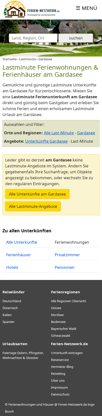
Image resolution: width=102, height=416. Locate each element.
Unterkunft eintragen (67, 353)
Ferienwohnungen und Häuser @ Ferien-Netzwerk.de (47, 404)
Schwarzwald (60, 335)
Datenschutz (60, 394)
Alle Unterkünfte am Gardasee (37, 194)
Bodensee (58, 321)
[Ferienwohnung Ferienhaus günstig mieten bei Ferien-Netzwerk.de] (31, 16)
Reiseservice (60, 359)
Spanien (8, 321)
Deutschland (11, 301)
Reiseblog (58, 373)
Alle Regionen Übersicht (68, 301)
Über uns (58, 380)
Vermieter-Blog (62, 366)
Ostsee (56, 308)
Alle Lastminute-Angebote (33, 206)
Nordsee (57, 315)
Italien (7, 315)
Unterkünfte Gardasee (46, 141)
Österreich (10, 308)
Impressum (59, 387)
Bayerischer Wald (63, 328)
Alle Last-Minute (59, 133)
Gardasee (86, 133)
